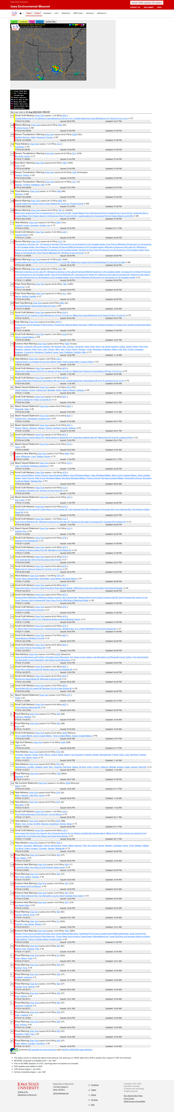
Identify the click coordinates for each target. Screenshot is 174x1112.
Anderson (19, 352)
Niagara (41, 428)
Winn (51, 767)
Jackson (134, 767)
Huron (17, 447)
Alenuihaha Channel (133, 478)
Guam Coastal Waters (42, 735)
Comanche (28, 352)
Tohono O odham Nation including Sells (45, 939)
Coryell (130, 349)
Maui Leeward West (30, 578)
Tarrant (129, 346)
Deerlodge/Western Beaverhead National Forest (35, 305)
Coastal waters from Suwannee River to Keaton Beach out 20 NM (105, 215)
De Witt (37, 823)
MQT (69, 406)
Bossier (120, 767)
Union (89, 767)
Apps (29, 13)
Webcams (101, 13)
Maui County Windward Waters (48, 478)
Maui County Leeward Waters (124, 475)
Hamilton (77, 352)
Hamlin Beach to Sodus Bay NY (58, 437)
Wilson (18, 823)
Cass (127, 754)
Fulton (17, 958)
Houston (34, 848)
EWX (58, 222)
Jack (63, 349)
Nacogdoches (105, 754)
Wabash (27, 716)
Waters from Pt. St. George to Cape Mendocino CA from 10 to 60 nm (43, 315)
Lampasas (138, 349)
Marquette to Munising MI (50, 678)
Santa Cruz (20, 286)
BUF (64, 396)
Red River (134, 754)
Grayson (82, 349)
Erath (92, 346)
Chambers (117, 845)
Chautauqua (32, 418)
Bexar (69, 823)
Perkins (26, 175)
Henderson (39, 352)
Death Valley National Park (26, 895)
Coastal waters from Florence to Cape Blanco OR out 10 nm (40, 380)
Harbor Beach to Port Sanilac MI (53, 509)
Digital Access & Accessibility (134, 1101)
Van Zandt (105, 346)
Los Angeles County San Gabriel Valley (45, 361)
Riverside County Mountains (57, 657)
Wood (60, 754)
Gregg (35, 754)
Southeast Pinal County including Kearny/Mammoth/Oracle (104, 933)
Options (39, 21)
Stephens (19, 349)
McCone (26, 137)
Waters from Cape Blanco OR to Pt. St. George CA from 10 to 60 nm (43, 371)
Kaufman (115, 346)
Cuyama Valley (86, 361)
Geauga (18, 184)
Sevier (41, 795)
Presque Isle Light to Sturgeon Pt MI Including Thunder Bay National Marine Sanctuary (51, 324)
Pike (17, 876)
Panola (115, 754)
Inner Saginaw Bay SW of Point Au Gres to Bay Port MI (38, 559)
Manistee (51, 390)
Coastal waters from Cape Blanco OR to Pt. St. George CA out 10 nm (95, 380)
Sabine (67, 754)
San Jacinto (92, 845)
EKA (64, 115)
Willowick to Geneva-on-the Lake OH (120, 247)
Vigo (17, 1024)
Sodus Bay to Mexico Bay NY (85, 437)
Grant (45, 767)
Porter (17, 697)
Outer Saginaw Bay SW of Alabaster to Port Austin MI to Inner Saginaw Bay (99, 509)
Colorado (43, 848)
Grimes (47, 845)
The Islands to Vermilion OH (27, 244)
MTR (64, 566)
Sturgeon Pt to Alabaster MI (26, 540)
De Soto (82, 767)
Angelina (88, 754)
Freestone (68, 352)
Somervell (79, 346)
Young (68, 349)
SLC (74, 153)
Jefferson (33, 428)
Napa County (59, 867)
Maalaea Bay (36, 481)
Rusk (121, 754)
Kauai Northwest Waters (59, 475)
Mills (84, 352)
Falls (120, 349)
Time (32, 21)
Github (93, 1095)
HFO (64, 472)
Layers (14, 21)
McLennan (37, 346)
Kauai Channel (41, 475)
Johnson (70, 346)
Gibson (23, 857)
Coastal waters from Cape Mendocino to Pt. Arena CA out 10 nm (101, 118)
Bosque (58, 346)
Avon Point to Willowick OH (48, 252)
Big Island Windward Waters (74, 478)
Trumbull (26, 184)
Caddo (127, 767)
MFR (64, 368)
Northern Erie (20, 418)
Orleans (49, 428)
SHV (58, 751)
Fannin (75, 349)
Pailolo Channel (93, 478)
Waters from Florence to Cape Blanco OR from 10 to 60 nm (97, 371)
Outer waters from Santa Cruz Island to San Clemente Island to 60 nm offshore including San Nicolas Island (60, 833)
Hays (24, 823)
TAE (60, 210)
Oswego (72, 428)
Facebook (95, 1085)
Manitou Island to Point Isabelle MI (57, 669)
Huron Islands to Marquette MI (27, 707)
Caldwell (18, 225)
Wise (57, 349)
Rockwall (19, 346)
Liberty (27, 848)
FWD (67, 343)
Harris (125, 845)
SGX (58, 654)
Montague (97, 349)
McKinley (19, 194)
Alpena (65, 390)
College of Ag (23, 1092)
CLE (59, 144)
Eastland (48, 352)
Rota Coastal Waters (23, 735)
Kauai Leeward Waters (24, 475)
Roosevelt (41, 137)
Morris (29, 757)
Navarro (46, 346)
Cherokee (19, 754)
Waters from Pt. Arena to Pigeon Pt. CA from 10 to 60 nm (38, 569)
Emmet (32, 390)
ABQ (59, 191)
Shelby (96, 754)
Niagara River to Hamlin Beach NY (29, 437)
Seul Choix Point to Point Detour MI (30, 647)
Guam (17, 745)
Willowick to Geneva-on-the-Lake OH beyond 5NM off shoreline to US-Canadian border (83, 271)
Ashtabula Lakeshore (39, 465)
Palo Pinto (143, 346)
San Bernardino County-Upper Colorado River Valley (61, 895)
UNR (74, 172)
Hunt (39, 349)
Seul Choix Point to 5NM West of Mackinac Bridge (67, 600)
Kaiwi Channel (28, 478)
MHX (60, 125)
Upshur (54, 754)
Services (89, 13)
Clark (17, 1015)
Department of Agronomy (27, 1095)
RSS (92, 1105)
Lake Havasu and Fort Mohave (28, 886)
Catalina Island (21, 361)
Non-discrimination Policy (133, 1095)
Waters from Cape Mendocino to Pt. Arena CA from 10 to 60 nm (99, 315)
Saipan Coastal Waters (81, 735)
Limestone (28, 346)
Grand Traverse (21, 390)
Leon (61, 352)
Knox (17, 726)
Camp (35, 757)
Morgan (38, 924)
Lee (48, 225)
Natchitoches (20, 767)
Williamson (25, 456)
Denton (51, 349)
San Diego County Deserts (41, 867)
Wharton (108, 845)
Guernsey (19, 776)
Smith (41, 754)
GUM (64, 334)
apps (159, 7)
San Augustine (77, 754)
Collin (44, 349)
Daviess (35, 876)
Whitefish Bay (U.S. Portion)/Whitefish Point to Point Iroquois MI (89, 628)
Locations (23, 21)
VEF (66, 883)
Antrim (58, 390)
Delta (34, 349)
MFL (60, 259)
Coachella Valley (22, 867)
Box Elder (19, 156)
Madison (138, 845)
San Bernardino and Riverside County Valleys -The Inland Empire (120, 657)
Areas (37, 13)
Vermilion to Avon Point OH (72, 252)
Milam (114, 349)
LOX (58, 358)
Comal (30, 823)
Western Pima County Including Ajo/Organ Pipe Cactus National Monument (46, 933)
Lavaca (26, 225)
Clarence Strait (21, 234)
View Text (40, 115)
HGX (58, 842)
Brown (31, 924)
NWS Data (77, 13)
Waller (71, 845)
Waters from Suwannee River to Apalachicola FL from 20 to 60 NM (43, 213)
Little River (33, 795)
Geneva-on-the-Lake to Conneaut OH (114, 274)
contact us (135, 7)
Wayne (18, 296)
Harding (18, 175)
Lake (42, 184)
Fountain (31, 1043)
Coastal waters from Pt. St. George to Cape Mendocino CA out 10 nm (44, 118)
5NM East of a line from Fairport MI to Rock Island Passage (98, 588)
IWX (64, 685)
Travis (17, 456)
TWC (64, 162)
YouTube (94, 1100)
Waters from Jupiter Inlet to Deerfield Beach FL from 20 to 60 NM (98, 262)
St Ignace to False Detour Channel (29, 609)
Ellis (64, 346)
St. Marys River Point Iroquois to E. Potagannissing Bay (38, 628)
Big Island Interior (69, 578)
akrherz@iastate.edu (61, 1093)
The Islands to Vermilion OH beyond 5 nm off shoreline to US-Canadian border (72, 244)
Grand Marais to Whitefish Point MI (29, 638)
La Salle (30, 767)
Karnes (63, 823)
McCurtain (19, 804)
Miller (17, 795)
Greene (26, 914)
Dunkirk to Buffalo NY (24, 399)
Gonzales (35, 225)
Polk (84, 845)
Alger (26, 409)
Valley (33, 137)
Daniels (49, 137)
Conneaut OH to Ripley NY (86, 274)
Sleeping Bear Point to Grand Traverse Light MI (98, 597)
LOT (68, 695)
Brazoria (78, 845)
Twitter (93, 1090)
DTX (69, 444)
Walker (146, 845)
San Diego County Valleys (81, 657)
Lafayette (24, 795)
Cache (27, 156)
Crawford (19, 977)
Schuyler (18, 924)
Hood (87, 346)
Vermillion (19, 1034)
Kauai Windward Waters (80, 475)
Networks (65, 13)
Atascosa (45, 823)
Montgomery (56, 845)
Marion (47, 754)
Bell (125, 349)
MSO (62, 303)
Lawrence (19, 716)
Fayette (43, 225)
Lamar (55, 352)
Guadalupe (54, 823)
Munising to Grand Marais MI (27, 678)
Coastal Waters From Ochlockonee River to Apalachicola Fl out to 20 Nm (101, 213)
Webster (112, 767)
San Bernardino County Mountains (29, 660)
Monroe (18, 428)
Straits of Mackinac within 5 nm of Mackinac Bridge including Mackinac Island (47, 619)
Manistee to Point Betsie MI (59, 550)
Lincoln (96, 767)
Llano (33, 456)
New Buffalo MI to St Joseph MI (28, 688)
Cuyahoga (19, 146)
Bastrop (40, 456)
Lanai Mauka (55, 578)
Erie (16, 500)
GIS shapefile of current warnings (42, 1049)
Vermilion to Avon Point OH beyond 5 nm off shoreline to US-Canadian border (111, 250)
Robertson (107, 349)
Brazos (101, 845)
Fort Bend (19, 848)
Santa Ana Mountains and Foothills (30, 657)
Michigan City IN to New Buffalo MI (56, 688)
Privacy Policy (129, 1098)
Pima (17, 165)
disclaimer (148, 7)
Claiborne (104, 767)
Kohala (18, 578)
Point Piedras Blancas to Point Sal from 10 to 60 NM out (38, 814)
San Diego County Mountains (57, 660)
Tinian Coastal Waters (62, 735)
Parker (135, 346)
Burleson (19, 845)
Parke (26, 1034)
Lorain (22, 500)
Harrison (27, 754)
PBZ (59, 773)
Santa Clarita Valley (71, 361)
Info (56, 13)
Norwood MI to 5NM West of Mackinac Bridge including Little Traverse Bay (46, 597)
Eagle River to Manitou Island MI (28, 669)
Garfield (18, 137)
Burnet (47, 456)
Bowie (17, 757)
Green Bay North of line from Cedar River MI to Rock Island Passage (43, 588)
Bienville (142, 767)
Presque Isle (41, 390)
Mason (24, 958)
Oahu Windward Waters (101, 475)
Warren (24, 1043)
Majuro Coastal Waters (24, 337)
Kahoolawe (44, 578)
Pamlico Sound (21, 127)
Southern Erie (44, 418)
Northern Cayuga (60, 428)
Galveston (28, 845)
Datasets (47, 13)
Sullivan (18, 967)
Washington (38, 845)
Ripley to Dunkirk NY (42, 399)
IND (58, 714)
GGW (74, 134)
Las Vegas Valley (22, 905)
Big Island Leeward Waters (112, 478)
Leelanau (80, 390)
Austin (64, 845)
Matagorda (60, 848)
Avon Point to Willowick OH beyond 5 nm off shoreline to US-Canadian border (102, 277)
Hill (52, 346)
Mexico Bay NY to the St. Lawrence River (115, 437)
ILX (58, 921)
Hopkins (27, 349)
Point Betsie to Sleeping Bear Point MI (31, 550)
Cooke (89, 349)
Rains (98, 346)
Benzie (72, 390)
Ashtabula (35, 184)
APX (58, 322)
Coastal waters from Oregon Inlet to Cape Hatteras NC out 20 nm (42, 203)
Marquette (19, 409)
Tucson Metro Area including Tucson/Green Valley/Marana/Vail (82, 936)
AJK (64, 232)
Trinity (131, 845)
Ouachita (58, 767)
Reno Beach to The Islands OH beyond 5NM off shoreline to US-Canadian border (69, 247)
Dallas (122, 346)
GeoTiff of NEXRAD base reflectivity (77, 1049)
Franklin (142, 754)
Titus (23, 757)
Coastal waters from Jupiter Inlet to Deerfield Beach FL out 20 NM (42, 262)
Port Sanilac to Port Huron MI (27, 509)
